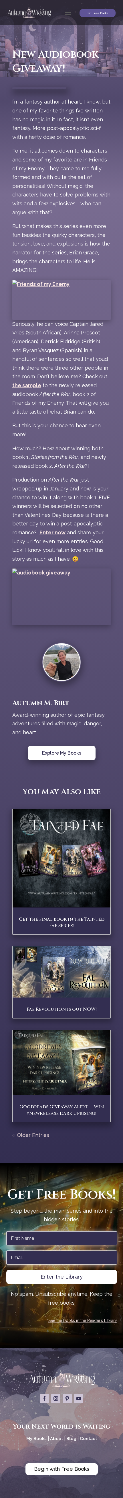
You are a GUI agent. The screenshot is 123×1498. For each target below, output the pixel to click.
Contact (88, 1438)
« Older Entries (30, 1135)
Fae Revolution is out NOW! (62, 1009)
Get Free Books (97, 13)
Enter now (52, 532)
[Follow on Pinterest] (67, 1398)
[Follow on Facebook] (44, 1398)
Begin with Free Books (61, 1469)
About (57, 1438)
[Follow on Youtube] (78, 1398)
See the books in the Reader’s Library (82, 1320)
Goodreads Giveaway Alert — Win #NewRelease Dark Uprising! (61, 1110)
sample (31, 385)
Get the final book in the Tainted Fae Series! (61, 922)
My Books (36, 1438)
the (17, 385)
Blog (71, 1438)
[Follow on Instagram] (55, 1398)
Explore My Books (61, 753)
